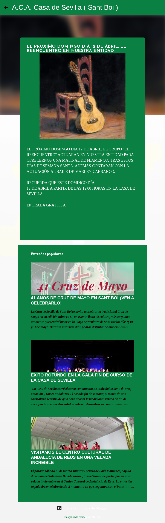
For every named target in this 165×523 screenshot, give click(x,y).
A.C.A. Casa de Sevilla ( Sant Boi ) (65, 7)
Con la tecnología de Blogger (85, 508)
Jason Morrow (93, 516)
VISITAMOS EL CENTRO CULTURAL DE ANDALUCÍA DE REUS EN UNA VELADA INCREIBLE (71, 457)
